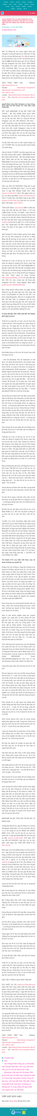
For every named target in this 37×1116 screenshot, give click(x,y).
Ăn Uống (7, 6)
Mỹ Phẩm (24, 6)
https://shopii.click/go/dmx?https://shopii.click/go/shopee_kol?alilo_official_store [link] (18, 90)
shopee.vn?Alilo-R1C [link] (9, 193)
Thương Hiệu (9, 1058)
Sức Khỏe (18, 2)
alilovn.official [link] (18, 203)
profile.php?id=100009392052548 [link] (13, 285)
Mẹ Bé (15, 4)
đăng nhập (13, 1101)
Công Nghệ (30, 2)
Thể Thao (24, 2)
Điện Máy (5, 4)
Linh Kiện (29, 6)
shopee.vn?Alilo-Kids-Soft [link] (10, 200)
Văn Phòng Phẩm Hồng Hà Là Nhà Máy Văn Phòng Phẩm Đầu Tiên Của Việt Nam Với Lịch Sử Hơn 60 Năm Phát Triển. (18, 1066)
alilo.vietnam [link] (19, 207)
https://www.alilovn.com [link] (10, 85)
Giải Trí (12, 6)
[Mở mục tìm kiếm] (28, 13)
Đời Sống (18, 6)
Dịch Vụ (25, 8)
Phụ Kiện (20, 4)
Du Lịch (10, 4)
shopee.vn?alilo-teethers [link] (26, 195)
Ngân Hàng (19, 8)
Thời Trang (6, 2)
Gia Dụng (32, 4)
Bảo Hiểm (13, 8)
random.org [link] (6, 222)
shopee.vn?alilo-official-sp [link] (26, 984)
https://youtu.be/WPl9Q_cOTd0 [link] (12, 277)
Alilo (22, 56)
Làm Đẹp (12, 2)
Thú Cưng (26, 4)
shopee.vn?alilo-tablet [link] (15, 838)
